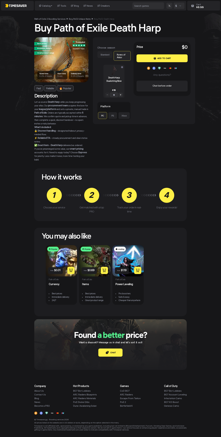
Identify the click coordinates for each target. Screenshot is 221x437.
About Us (39, 391)
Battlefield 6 (126, 406)
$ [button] (176, 5)
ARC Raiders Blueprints (85, 395)
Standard (104, 54)
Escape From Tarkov (130, 398)
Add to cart (164, 58)
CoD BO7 (125, 391)
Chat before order (162, 86)
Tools (63, 5)
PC (102, 115)
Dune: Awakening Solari (85, 406)
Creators (105, 5)
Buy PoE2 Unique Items (80, 18)
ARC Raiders (126, 395)
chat (113, 352)
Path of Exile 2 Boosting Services (50, 18)
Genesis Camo (171, 406)
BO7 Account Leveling (175, 395)
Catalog (46, 5)
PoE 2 (123, 402)
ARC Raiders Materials (84, 398)
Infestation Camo (173, 398)
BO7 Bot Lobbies (82, 391)
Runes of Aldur (121, 56)
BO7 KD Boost (171, 402)
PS (112, 115)
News (90, 5)
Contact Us (40, 395)
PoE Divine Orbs (81, 402)
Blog (76, 5)
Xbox (124, 115)
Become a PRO (42, 406)
